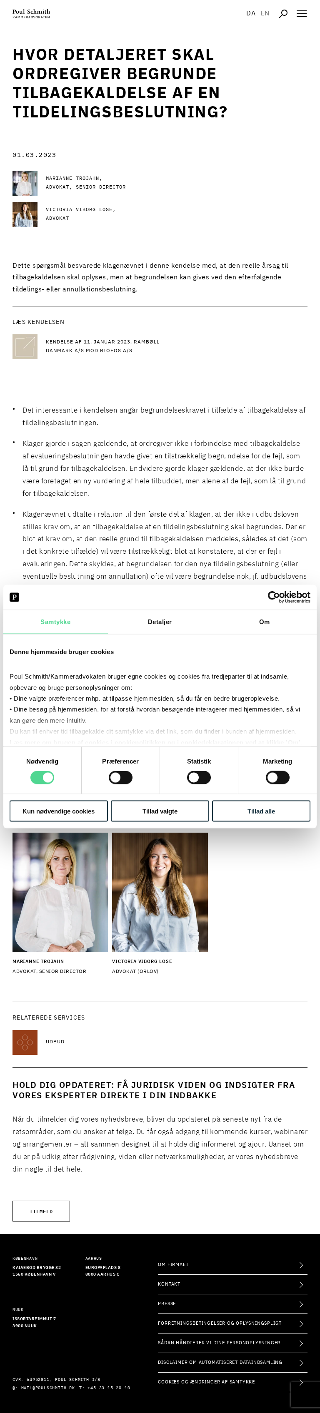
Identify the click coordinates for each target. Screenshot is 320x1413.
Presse (167, 1303)
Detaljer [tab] (160, 621)
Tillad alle (261, 810)
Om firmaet (173, 1264)
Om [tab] (264, 621)
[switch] (120, 777)
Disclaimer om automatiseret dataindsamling (220, 1362)
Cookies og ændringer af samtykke (206, 1382)
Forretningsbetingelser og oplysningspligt (220, 1323)
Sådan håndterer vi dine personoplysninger (219, 1343)
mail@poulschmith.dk (48, 1388)
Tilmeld (41, 1211)
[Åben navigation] (302, 14)
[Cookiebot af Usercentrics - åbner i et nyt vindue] (274, 597)
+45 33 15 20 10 (109, 1388)
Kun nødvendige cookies (58, 810)
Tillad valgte (160, 810)
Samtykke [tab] (55, 621)
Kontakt (169, 1284)
